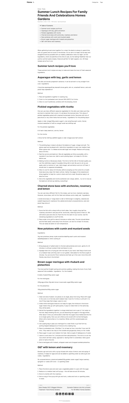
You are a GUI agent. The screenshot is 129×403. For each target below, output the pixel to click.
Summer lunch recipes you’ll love (51, 28)
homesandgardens (66, 400)
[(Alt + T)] (33, 2)
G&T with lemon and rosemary (51, 41)
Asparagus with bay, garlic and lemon (53, 30)
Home (29, 2)
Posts (43, 9)
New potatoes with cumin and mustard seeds (55, 37)
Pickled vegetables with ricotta (51, 33)
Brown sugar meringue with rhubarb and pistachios (57, 39)
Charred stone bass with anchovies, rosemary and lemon (59, 35)
